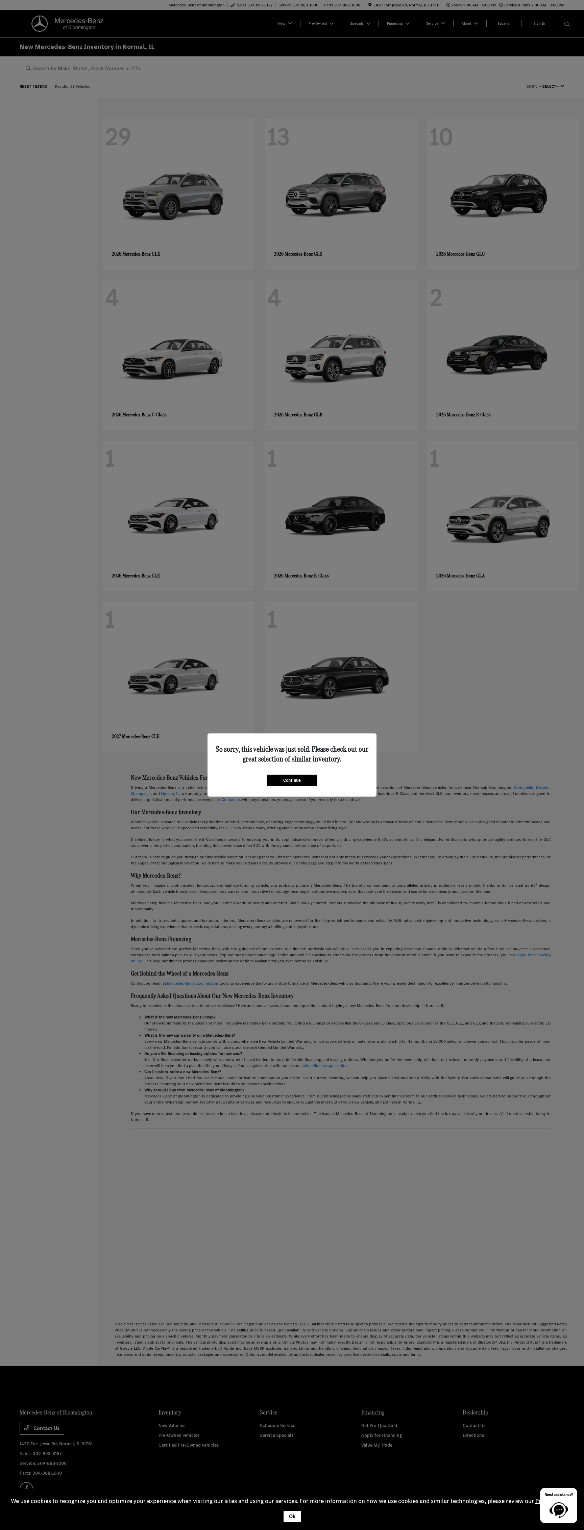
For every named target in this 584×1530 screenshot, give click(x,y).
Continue (292, 780)
